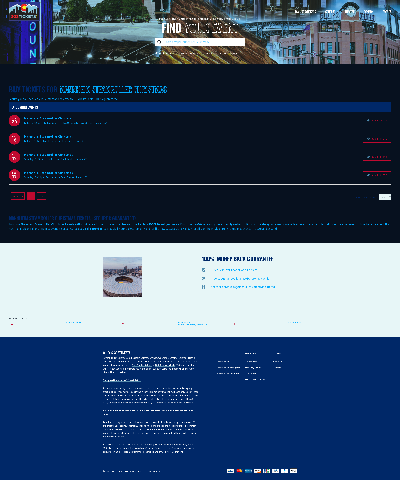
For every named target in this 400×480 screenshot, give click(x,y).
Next (41, 196)
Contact (277, 367)
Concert (330, 11)
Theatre (349, 11)
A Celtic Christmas (74, 322)
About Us (277, 361)
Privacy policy (153, 471)
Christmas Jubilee (184, 322)
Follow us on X (224, 361)
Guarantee (250, 373)
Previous (18, 196)
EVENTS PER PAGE (367, 197)
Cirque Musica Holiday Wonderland (192, 325)
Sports (386, 11)
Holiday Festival (294, 322)
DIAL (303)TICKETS (305, 11)
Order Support (252, 361)
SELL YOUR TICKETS (255, 379)
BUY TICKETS (379, 121)
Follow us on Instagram (228, 367)
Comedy (368, 11)
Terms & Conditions (134, 471)
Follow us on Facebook (228, 373)
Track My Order (253, 367)
